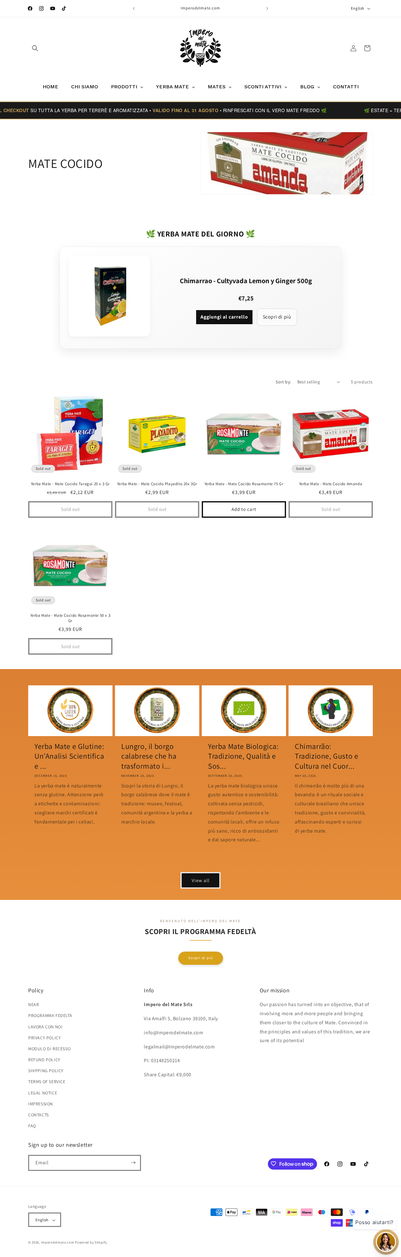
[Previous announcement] (134, 8)
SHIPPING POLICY (46, 1071)
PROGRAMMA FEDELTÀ (50, 1016)
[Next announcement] (267, 8)
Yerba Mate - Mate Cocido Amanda (330, 483)
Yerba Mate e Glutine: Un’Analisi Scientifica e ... (69, 756)
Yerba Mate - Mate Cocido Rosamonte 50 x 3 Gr (70, 618)
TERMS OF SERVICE (46, 1082)
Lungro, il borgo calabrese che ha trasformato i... (149, 756)
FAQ (32, 1126)
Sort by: (283, 382)
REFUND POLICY (44, 1059)
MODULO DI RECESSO (49, 1049)
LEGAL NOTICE (42, 1093)
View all (201, 880)
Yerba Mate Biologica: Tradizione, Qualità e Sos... (243, 756)
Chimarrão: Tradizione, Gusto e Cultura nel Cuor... (326, 756)
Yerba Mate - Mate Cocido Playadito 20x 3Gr (157, 483)
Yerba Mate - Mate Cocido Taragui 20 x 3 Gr (70, 483)
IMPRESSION (40, 1104)
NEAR (33, 1004)
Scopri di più (277, 317)
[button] (35, 48)
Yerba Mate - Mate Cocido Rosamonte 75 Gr (244, 483)
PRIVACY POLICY (44, 1038)
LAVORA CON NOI (45, 1027)
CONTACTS (38, 1115)
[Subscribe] (133, 1163)
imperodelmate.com (57, 1242)
